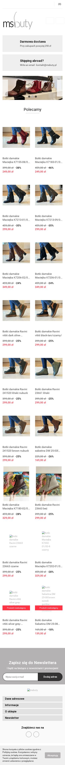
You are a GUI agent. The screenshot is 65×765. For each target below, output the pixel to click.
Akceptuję (52, 755)
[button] (32, 699)
